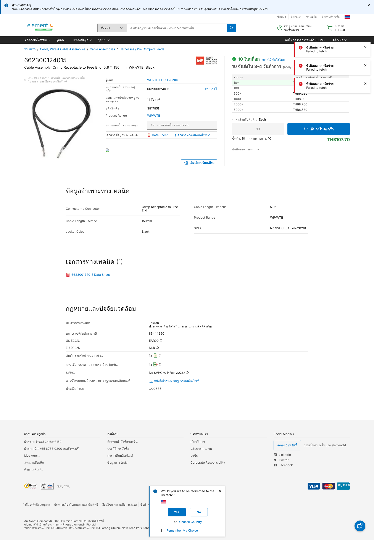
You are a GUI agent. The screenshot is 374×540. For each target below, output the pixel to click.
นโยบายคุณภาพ (201, 448)
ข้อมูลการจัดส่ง (117, 462)
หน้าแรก (29, 49)
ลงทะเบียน (305, 26)
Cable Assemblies (102, 49)
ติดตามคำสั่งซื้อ (331, 16)
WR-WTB (153, 115)
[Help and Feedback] (360, 526)
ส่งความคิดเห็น (34, 462)
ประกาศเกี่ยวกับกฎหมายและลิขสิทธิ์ (76, 504)
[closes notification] (369, 5)
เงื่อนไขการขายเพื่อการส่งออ (119, 504)
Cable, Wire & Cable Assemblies (62, 49)
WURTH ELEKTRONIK (162, 80)
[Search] (231, 28)
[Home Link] (40, 28)
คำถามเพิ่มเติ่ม (33, 469)
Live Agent (32, 455)
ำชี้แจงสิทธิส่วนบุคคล (37, 504)
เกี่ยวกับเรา (197, 441)
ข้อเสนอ (281, 16)
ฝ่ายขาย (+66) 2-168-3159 (42, 441)
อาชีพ (194, 455)
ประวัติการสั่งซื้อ (118, 448)
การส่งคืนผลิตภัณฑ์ (120, 455)
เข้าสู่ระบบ (290, 26)
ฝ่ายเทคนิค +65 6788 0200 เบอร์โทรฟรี (51, 448)
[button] (37, 40)
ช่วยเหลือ (311, 16)
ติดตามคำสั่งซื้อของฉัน (122, 441)
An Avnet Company (37, 521)
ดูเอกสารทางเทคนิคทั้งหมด (192, 135)
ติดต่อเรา (296, 16)
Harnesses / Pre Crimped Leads (141, 49)
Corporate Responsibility (207, 462)
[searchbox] (177, 28)
